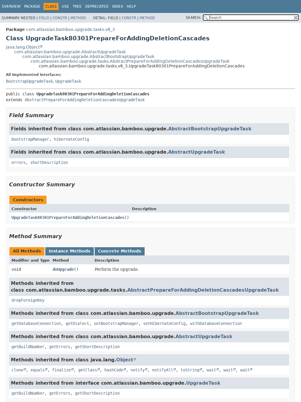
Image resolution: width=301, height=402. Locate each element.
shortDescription (49, 162)
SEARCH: (193, 18)
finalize (61, 370)
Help (131, 6)
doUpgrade (63, 269)
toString (189, 370)
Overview (11, 6)
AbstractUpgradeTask (196, 152)
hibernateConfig (71, 139)
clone (17, 370)
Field (44, 18)
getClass (87, 370)
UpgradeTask (68, 81)
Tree (77, 6)
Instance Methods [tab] (69, 251)
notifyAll (162, 370)
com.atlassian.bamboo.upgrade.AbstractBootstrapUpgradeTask (88, 56)
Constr (60, 18)
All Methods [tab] (27, 251)
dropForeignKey (27, 300)
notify (138, 370)
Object (124, 360)
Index (117, 6)
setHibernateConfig (164, 323)
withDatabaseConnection (216, 323)
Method (78, 18)
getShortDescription (97, 346)
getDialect (77, 323)
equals (38, 370)
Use (65, 6)
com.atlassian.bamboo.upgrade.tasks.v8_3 (70, 29)
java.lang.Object (23, 47)
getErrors (59, 346)
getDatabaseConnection (36, 323)
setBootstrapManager (116, 323)
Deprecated (96, 6)
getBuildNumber (27, 346)
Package (32, 6)
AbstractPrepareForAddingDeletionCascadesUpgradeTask (85, 99)
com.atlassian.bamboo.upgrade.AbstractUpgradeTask (70, 51)
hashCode (113, 370)
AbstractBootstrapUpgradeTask (210, 129)
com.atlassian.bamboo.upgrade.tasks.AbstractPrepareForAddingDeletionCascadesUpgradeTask (130, 61)
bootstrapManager (30, 139)
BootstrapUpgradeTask (29, 81)
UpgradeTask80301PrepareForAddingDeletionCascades (67, 217)
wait (211, 370)
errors (18, 162)
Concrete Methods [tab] (119, 251)
